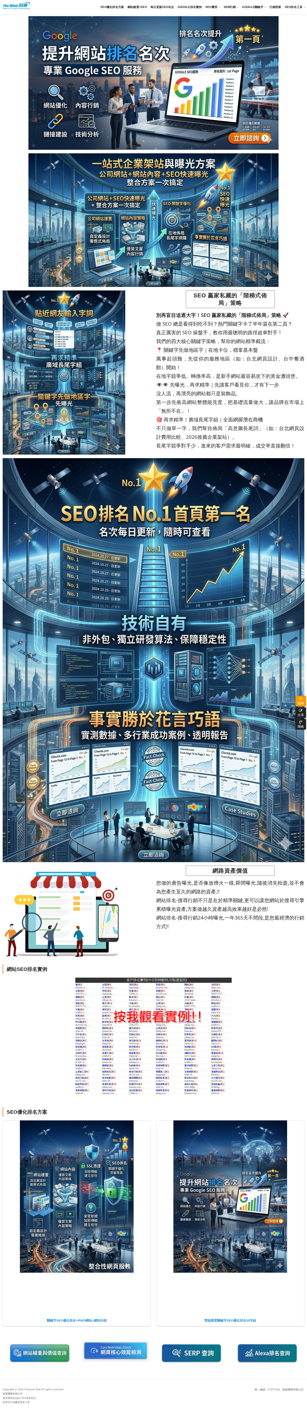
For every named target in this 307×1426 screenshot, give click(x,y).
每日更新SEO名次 (162, 7)
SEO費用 (211, 7)
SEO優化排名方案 (112, 7)
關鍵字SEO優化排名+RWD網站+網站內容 (77, 1320)
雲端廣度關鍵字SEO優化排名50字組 (230, 1320)
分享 (301, 715)
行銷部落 (275, 7)
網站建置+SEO (137, 7)
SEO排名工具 (294, 7)
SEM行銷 (230, 7)
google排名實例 (190, 7)
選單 (301, 703)
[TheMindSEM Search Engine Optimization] (16, 6)
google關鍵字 (252, 7)
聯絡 (301, 726)
